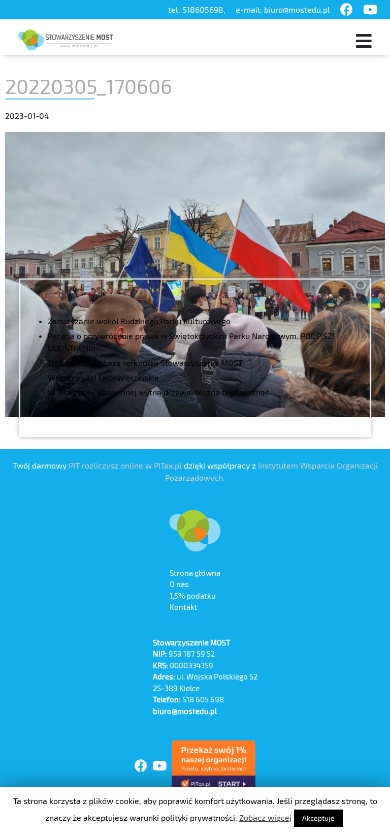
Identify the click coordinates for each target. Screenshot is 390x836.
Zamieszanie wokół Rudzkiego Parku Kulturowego (139, 321)
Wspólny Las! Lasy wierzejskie (103, 377)
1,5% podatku (193, 595)
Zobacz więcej (265, 817)
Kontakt (184, 606)
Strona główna (195, 572)
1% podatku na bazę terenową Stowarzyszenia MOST (145, 362)
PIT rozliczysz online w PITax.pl (125, 465)
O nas (179, 584)
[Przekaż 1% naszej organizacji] (213, 766)
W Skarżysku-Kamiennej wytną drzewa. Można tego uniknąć (158, 392)
